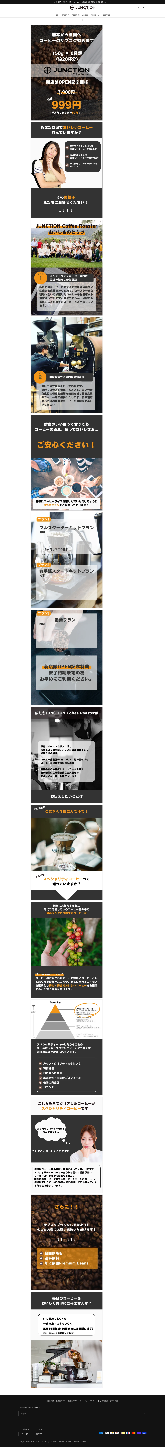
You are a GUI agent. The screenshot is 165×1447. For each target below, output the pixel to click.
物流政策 (76, 1442)
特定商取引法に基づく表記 (108, 1401)
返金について (73, 1401)
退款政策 (54, 1442)
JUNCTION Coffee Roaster (30, 1442)
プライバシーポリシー (88, 1401)
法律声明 (83, 1442)
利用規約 (50, 1401)
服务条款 (69, 1442)
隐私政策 (61, 1442)
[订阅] (56, 1413)
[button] (23, 7)
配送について (61, 1401)
